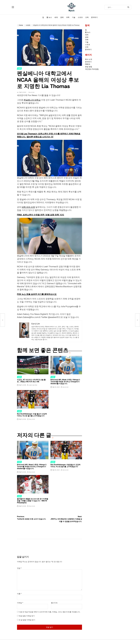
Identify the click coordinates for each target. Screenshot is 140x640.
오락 (87, 17)
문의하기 (94, 17)
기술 (73, 17)
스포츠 (80, 17)
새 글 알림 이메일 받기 (27, 620)
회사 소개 (88, 59)
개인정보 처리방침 (92, 69)
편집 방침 (88, 67)
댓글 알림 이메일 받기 (27, 616)
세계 (56, 17)
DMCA (87, 64)
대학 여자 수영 (28, 207)
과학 (67, 17)
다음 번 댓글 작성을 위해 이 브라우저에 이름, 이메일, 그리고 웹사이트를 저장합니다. (49, 612)
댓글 (19, 568)
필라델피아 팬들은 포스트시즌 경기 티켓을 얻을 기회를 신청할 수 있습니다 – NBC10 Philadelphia (32, 501)
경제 (62, 17)
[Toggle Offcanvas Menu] (13, 7)
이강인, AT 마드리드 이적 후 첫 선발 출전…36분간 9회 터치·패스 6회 (31, 381)
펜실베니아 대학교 (32, 100)
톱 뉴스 (49, 17)
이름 (19, 594)
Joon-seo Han (33, 385)
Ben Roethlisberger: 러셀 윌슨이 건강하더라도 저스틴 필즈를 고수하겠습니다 (32, 415)
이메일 (20, 603)
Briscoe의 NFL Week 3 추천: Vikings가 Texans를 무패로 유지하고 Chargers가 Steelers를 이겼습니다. (65, 382)
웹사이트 (54, 603)
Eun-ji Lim (31, 92)
